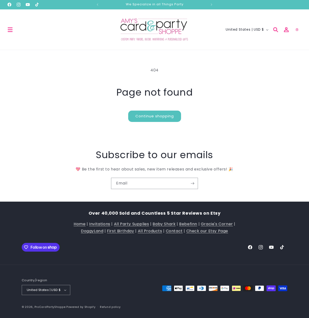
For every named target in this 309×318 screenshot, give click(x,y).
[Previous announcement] (97, 4)
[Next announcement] (211, 4)
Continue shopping (154, 116)
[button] (10, 29)
